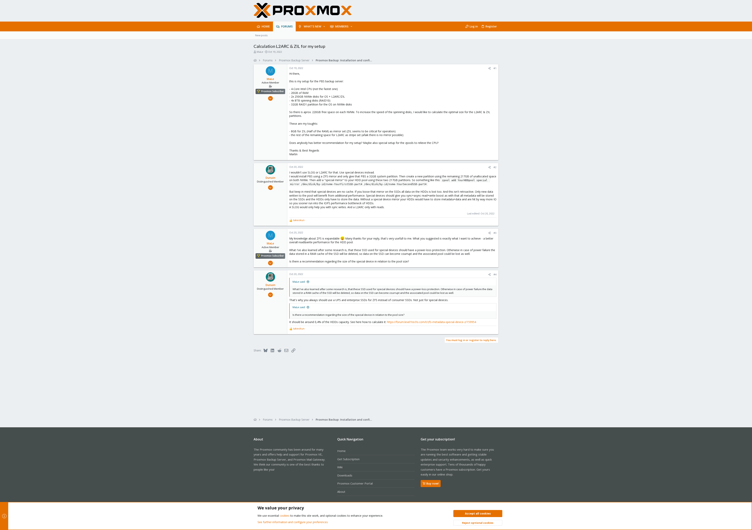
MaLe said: (299, 281)
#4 (495, 274)
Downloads (344, 475)
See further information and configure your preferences (293, 522)
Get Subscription (348, 459)
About (341, 492)
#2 (495, 167)
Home (341, 451)
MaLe (260, 52)
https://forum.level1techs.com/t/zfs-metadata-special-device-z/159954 (431, 322)
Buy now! (432, 483)
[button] (324, 26)
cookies (284, 515)
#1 (495, 68)
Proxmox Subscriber (272, 91)
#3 (495, 233)
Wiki (340, 467)
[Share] (489, 68)
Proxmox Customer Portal (355, 483)
